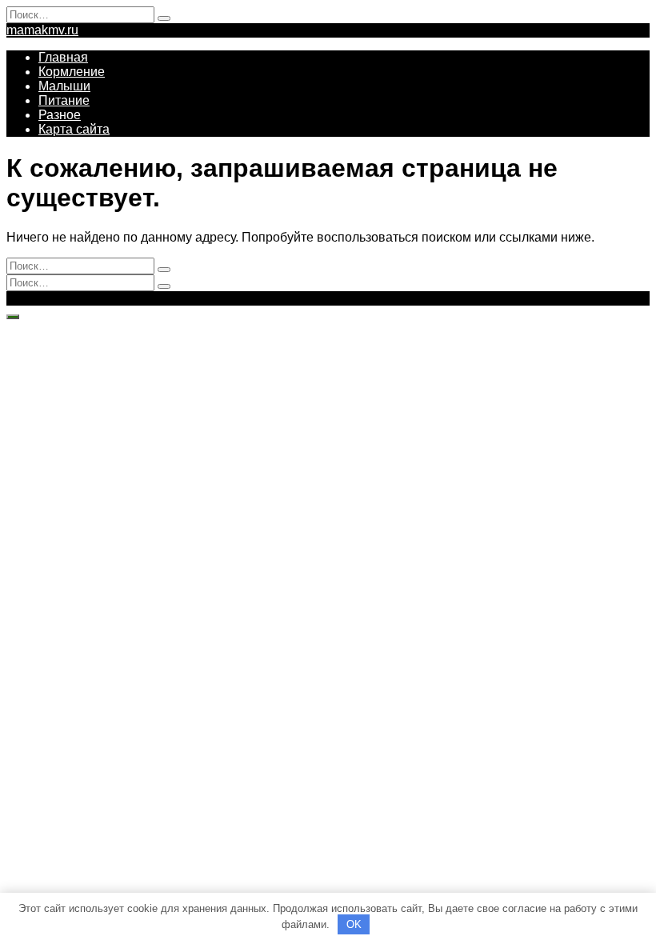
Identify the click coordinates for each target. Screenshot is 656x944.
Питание (64, 100)
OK (354, 924)
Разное (59, 115)
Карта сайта (74, 129)
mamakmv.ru (42, 30)
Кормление (71, 71)
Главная (63, 57)
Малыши (64, 86)
